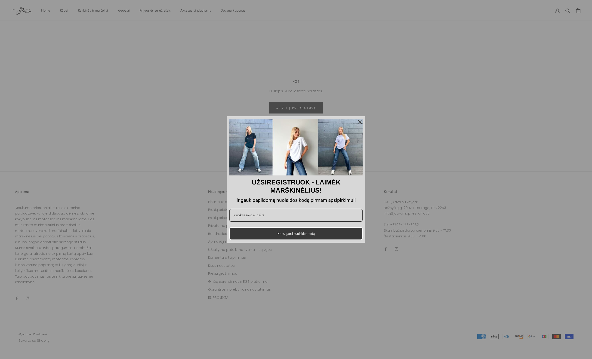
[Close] (359, 121)
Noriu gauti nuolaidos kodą (296, 233)
